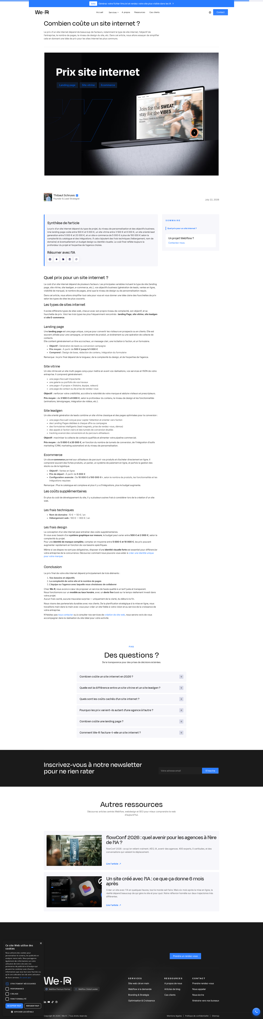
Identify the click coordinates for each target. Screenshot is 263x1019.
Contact (221, 12)
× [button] (41, 943)
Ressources (139, 12)
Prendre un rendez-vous (185, 956)
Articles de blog (172, 989)
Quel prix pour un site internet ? (182, 228)
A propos (126, 12)
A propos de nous (173, 983)
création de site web (115, 614)
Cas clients (154, 12)
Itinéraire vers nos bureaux (205, 1000)
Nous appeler (199, 989)
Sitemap (215, 1016)
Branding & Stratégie (138, 994)
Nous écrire (198, 994)
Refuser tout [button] (32, 1006)
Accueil (99, 12)
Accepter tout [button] (14, 1006)
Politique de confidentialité (196, 1016)
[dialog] (23, 978)
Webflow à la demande (139, 989)
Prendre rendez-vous (203, 983)
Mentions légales (174, 1016)
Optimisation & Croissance (141, 1000)
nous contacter (65, 614)
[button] (113, 12)
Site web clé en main (138, 983)
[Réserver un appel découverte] (256, 1012)
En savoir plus (25, 977)
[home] (42, 12)
